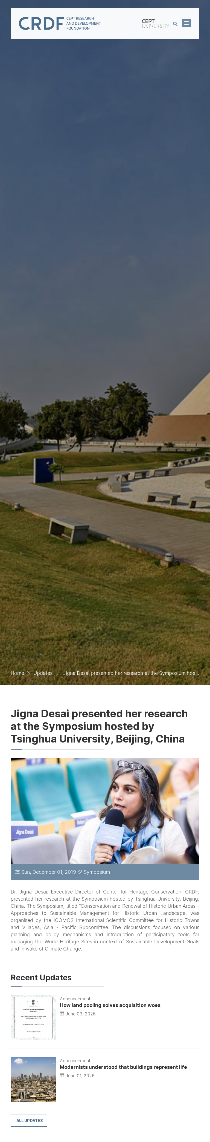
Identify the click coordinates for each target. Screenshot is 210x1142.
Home (17, 673)
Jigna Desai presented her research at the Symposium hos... (130, 673)
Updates (42, 673)
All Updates (29, 1120)
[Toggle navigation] (186, 23)
